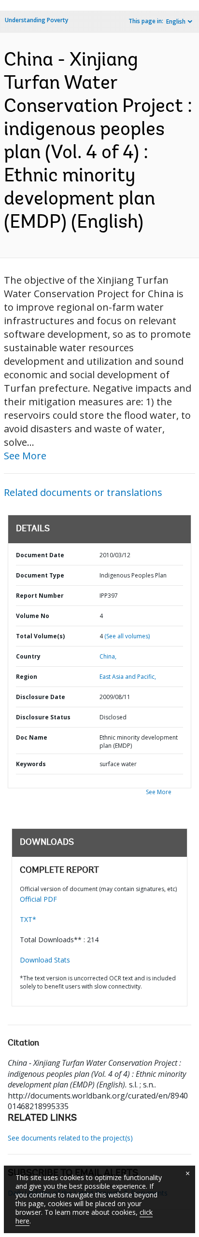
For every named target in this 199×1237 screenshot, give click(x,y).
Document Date (40, 555)
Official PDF (38, 899)
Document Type (40, 575)
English (175, 21)
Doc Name (31, 737)
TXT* (28, 919)
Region (26, 677)
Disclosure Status (43, 717)
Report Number (40, 595)
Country (28, 656)
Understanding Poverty (36, 20)
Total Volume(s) (40, 636)
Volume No (32, 616)
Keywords (31, 764)
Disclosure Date (40, 697)
